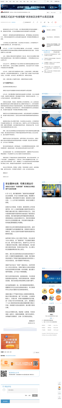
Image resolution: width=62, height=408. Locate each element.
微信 (48, 22)
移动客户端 (57, 1)
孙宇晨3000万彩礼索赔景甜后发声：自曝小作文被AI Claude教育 (52, 55)
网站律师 (49, 329)
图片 (28, 1)
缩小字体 (33, 22)
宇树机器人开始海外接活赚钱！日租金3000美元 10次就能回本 (52, 59)
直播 (8, 352)
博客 (24, 1)
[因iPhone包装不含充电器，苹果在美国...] (51, 138)
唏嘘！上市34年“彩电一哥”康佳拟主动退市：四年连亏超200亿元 (52, 71)
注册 (51, 1)
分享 (52, 22)
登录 (26, 395)
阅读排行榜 (47, 52)
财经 (14, 1)
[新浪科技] (44, 291)
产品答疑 (43, 329)
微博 (44, 22)
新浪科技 (11, 12)
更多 (35, 1)
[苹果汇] (51, 298)
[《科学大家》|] (51, 120)
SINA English (56, 329)
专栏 (31, 1)
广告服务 (49, 325)
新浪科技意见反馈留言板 (48, 320)
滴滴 (5, 352)
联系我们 (43, 327)
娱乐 (17, 1)
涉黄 (10, 352)
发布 (35, 395)
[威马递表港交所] (51, 102)
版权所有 (55, 335)
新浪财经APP (28, 22)
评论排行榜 (56, 52)
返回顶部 (59, 402)
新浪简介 (43, 325)
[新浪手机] (58, 291)
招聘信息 (49, 327)
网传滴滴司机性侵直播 (10, 355)
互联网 (15, 12)
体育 (10, 1)
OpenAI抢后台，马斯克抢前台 (53, 37)
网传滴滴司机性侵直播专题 (22, 12)
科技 (21, 1)
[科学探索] (44, 298)
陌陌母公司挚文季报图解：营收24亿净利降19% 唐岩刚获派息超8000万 (53, 45)
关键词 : (2, 352)
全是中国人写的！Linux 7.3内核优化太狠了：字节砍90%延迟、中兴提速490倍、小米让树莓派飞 (52, 68)
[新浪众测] (58, 298)
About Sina (56, 325)
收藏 (41, 22)
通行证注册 (56, 327)
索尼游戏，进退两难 (51, 29)
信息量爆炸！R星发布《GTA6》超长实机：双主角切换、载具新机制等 (52, 63)
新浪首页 (2, 1)
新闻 (7, 1)
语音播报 (59, 393)
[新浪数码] (51, 291)
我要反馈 (37, 352)
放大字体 (37, 22)
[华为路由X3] (51, 190)
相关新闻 (5, 401)
